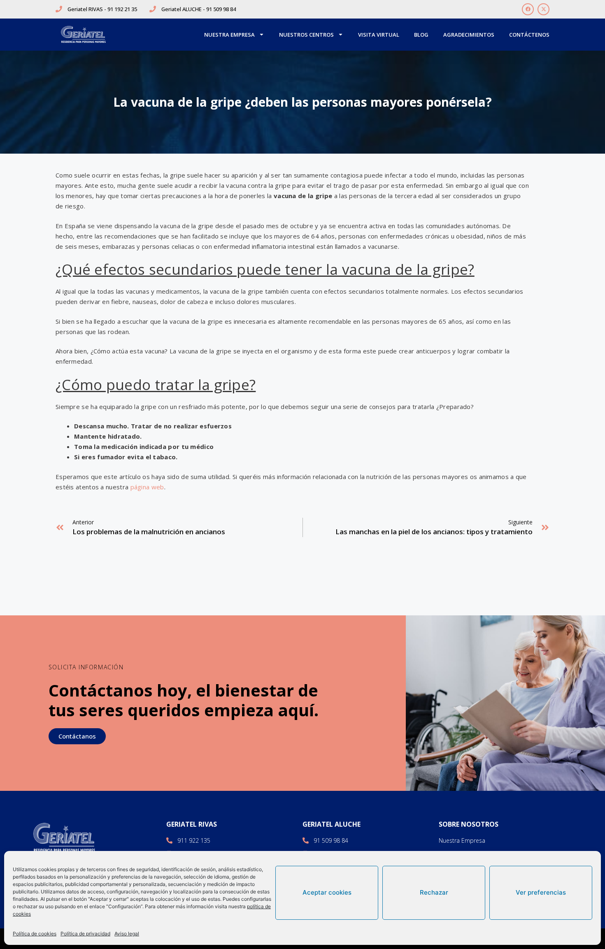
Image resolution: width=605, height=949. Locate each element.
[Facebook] (528, 9)
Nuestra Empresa (229, 34)
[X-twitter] (543, 9)
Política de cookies (34, 933)
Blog (421, 34)
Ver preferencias (541, 892)
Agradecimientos (468, 34)
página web (147, 487)
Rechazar (434, 892)
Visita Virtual (378, 34)
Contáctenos (529, 34)
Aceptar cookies (326, 892)
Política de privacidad (85, 933)
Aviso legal (126, 933)
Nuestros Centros (306, 34)
